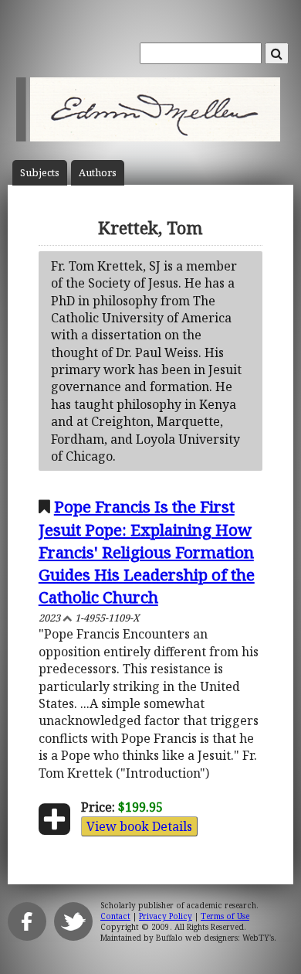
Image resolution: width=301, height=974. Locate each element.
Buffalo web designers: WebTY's (215, 937)
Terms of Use (225, 916)
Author (98, 173)
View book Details (139, 826)
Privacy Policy (165, 916)
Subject (39, 173)
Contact (115, 916)
